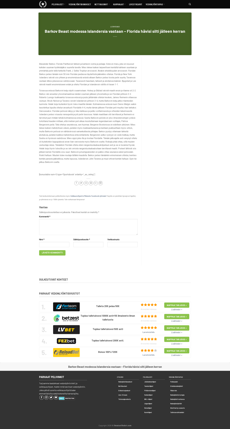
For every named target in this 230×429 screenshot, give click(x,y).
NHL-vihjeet (148, 399)
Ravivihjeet (148, 412)
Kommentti (44, 217)
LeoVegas (115, 27)
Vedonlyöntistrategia (177, 395)
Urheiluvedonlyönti (176, 386)
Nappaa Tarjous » (177, 305)
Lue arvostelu (148, 332)
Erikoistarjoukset (124, 390)
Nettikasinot (101, 4)
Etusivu (120, 377)
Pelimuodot (174, 382)
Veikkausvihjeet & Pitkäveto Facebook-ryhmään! (88, 196)
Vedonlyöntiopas (154, 4)
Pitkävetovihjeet (150, 390)
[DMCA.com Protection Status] (67, 398)
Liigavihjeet (148, 404)
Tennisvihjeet (148, 386)
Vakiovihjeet (148, 395)
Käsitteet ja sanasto (177, 408)
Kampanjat (118, 4)
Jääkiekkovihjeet (150, 382)
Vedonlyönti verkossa (177, 399)
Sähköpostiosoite (81, 239)
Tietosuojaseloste (124, 399)
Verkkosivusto (113, 239)
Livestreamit (135, 4)
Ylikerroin (173, 390)
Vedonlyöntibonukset (80, 4)
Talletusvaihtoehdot (177, 412)
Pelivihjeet (57, 4)
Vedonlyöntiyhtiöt (176, 404)
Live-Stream (122, 395)
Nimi (41, 239)
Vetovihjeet (148, 408)
